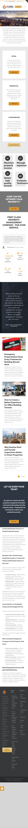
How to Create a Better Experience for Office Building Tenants (14, 718)
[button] (2, 789)
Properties (22, 718)
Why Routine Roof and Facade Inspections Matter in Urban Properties (14, 733)
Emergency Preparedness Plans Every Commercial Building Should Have (13, 360)
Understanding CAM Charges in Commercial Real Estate (14, 764)
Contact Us (22, 722)
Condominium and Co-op (22, 713)
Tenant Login (22, 727)
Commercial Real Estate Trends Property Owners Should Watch (14, 749)
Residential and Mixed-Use (22, 705)
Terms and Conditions (22, 733)
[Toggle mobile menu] (25, 7)
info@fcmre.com (20, 1)
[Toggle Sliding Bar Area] (26, 1)
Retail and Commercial (22, 697)
